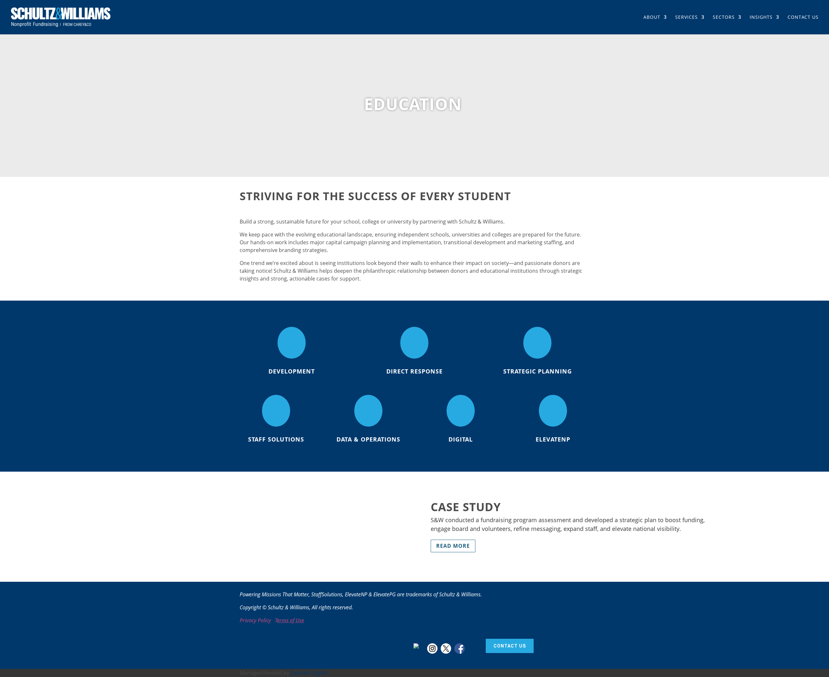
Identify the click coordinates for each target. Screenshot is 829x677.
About (651, 17)
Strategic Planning (537, 371)
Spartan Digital (308, 672)
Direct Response (414, 371)
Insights (761, 17)
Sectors (724, 17)
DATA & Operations (368, 439)
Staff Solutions (276, 439)
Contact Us (803, 17)
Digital (461, 439)
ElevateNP (553, 439)
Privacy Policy (255, 620)
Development (291, 371)
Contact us (510, 645)
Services (686, 17)
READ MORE (453, 545)
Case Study (466, 506)
